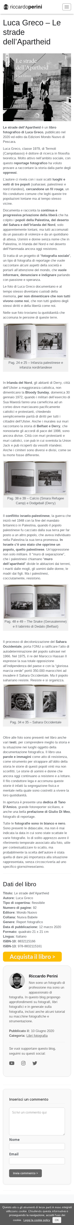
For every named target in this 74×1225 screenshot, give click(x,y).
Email (14, 1154)
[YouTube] (11, 1063)
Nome (14, 1139)
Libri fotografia (37, 1036)
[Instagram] (23, 1063)
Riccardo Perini (43, 976)
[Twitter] (34, 1063)
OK (57, 1220)
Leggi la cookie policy (36, 1220)
